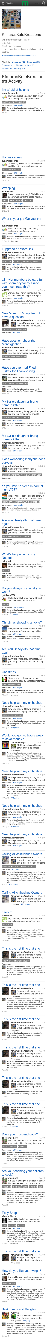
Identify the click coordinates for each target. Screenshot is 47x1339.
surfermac (7, 915)
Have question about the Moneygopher (18, 342)
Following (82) (19, 68)
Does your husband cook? (20, 1134)
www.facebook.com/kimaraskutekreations (19, 55)
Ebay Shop (9, 1212)
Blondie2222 (8, 191)
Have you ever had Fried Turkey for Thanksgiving (19, 369)
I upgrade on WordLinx (17, 248)
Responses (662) (33, 62)
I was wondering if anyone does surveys (23, 460)
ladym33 (6, 1274)
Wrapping (8, 187)
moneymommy (9, 374)
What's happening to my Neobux (18, 556)
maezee (5, 625)
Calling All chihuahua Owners (22, 853)
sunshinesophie (10, 93)
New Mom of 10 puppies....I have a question (21, 315)
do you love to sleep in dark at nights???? (22, 487)
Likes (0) (30, 65)
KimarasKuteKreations (13, 252)
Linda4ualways (18, 742)
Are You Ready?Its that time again (21, 522)
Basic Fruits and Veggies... (20, 1309)
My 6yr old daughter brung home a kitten (20, 403)
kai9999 (5, 290)
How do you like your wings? (21, 1270)
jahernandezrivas (10, 675)
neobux (7, 912)
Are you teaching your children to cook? (23, 1172)
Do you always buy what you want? (21, 590)
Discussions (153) (18, 62)
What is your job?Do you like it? (21, 220)
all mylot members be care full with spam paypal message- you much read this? (22, 283)
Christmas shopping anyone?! (22, 622)
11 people (20, 607)
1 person (18, 264)
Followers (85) (7, 68)
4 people (19, 105)
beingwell (6, 561)
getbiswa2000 (8, 595)
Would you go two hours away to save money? (22, 737)
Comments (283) (8, 65)
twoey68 (15, 1312)
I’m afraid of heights (15, 89)
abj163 (5, 492)
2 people (19, 233)
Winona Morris (9, 1216)
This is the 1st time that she (21, 948)
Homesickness (12, 157)
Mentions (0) (21, 65)
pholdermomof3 (10, 1137)
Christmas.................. (17, 671)
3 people (19, 173)
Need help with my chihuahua (22, 702)
